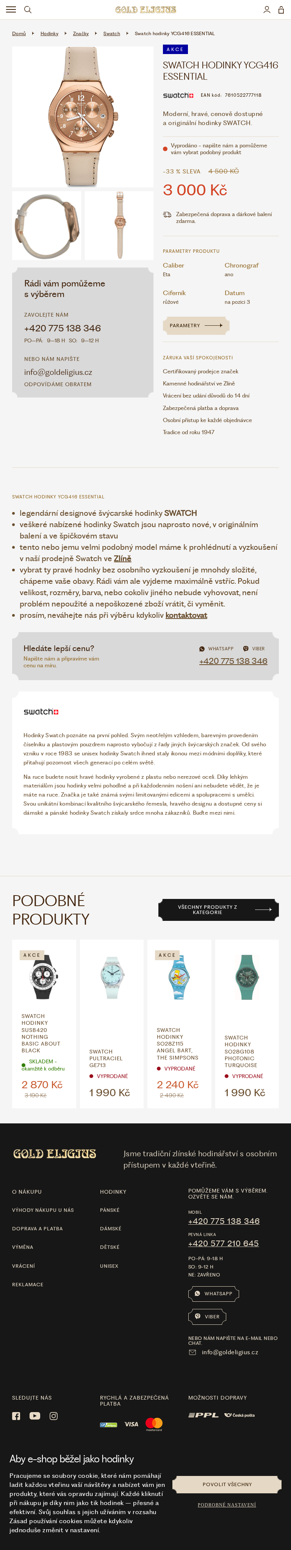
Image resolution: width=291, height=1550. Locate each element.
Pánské (110, 1210)
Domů (19, 33)
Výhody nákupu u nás (43, 1210)
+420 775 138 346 (62, 328)
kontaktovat (186, 615)
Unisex (109, 1266)
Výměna (22, 1247)
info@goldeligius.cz (58, 372)
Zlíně (122, 558)
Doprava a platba (37, 1228)
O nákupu (27, 1192)
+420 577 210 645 (223, 1243)
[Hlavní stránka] (145, 9)
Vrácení (23, 1266)
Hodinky (49, 33)
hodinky (113, 1192)
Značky (81, 33)
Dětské (110, 1247)
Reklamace (28, 1284)
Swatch (111, 33)
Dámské (111, 1228)
